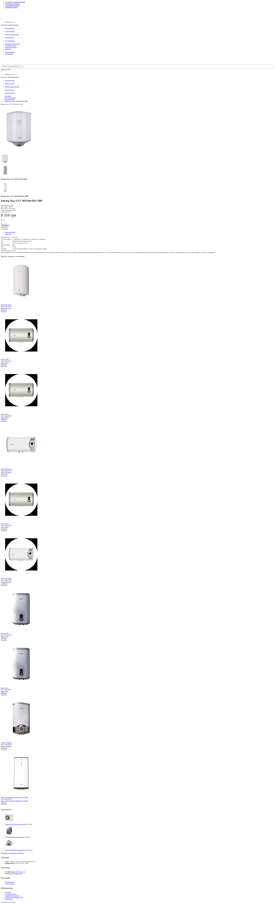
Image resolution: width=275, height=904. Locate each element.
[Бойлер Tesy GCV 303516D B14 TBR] (19, 152)
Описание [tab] (8, 234)
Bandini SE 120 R (6, 305)
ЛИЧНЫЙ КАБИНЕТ (11, 7)
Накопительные (10, 99)
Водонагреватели (10, 98)
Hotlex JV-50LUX (6, 743)
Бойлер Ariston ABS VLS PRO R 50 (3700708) (14, 797)
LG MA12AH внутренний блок (14, 837)
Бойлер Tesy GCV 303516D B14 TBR (16, 101)
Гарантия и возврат (11, 47)
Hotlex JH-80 (5, 524)
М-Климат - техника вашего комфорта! (12, 853)
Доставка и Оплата (10, 894)
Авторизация (9, 54)
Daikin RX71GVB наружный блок (15, 824)
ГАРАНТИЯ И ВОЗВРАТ (12, 5)
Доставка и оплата (10, 45)
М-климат (8, 96)
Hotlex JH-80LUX (6, 578)
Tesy (12, 205)
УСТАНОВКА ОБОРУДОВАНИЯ (15, 2)
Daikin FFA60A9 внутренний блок (15, 850)
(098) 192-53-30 (5, 69)
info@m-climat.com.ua (16, 873)
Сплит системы (9, 884)
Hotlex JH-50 (5, 414)
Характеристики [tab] (10, 232)
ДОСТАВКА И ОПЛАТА (12, 4)
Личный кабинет (10, 52)
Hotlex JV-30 (4, 633)
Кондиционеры (9, 882)
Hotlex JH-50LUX (6, 469)
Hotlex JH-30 (5, 359)
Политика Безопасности (12, 895)
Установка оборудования (12, 44)
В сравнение (4, 229)
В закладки (4, 227)
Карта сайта (8, 899)
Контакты (8, 49)
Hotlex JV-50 (4, 688)
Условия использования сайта (14, 897)
